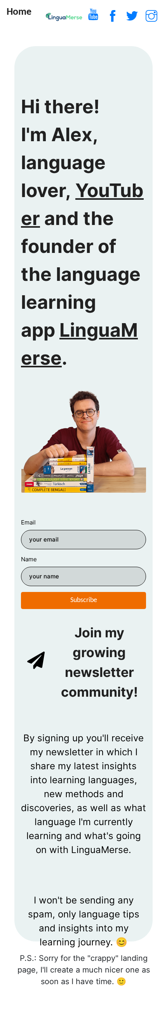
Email (28, 522)
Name (29, 559)
